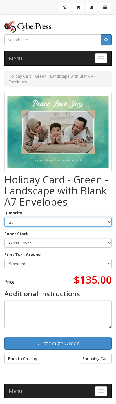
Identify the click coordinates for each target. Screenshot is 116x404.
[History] (65, 7)
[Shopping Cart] (78, 7)
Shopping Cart (95, 358)
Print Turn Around (22, 254)
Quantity (13, 213)
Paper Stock (16, 233)
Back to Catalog (22, 358)
